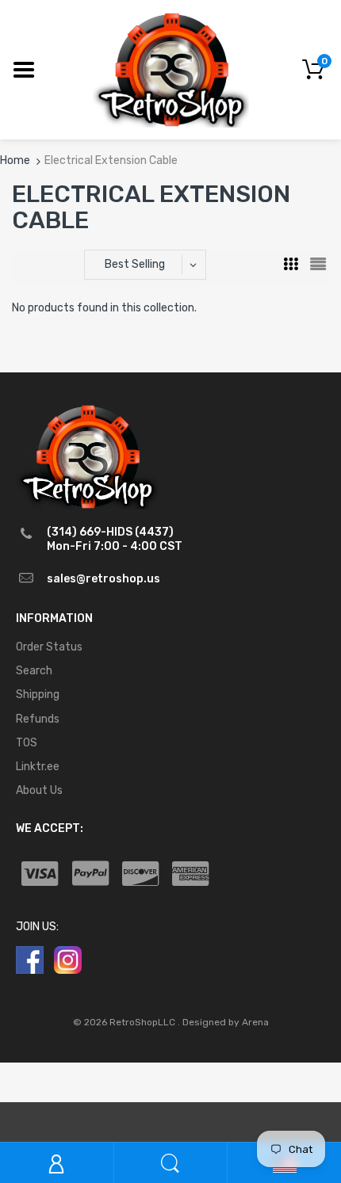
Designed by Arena (225, 1022)
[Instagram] (68, 960)
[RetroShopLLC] (171, 68)
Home (15, 160)
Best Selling (135, 264)
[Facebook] (30, 960)
